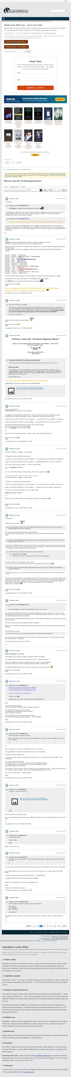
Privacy (45, 932)
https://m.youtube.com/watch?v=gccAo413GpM (29, 387)
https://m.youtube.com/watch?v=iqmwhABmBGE (33, 798)
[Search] (66, 10)
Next (64, 926)
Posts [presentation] (6, 187)
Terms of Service (55, 932)
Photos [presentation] (23, 187)
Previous (28, 926)
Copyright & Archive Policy (50, 940)
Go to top (64, 932)
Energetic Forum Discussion (13, 169)
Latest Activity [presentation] (14, 187)
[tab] (6, 187)
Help (31, 932)
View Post (27, 205)
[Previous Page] (54, 190)
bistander (12, 198)
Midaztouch (12, 239)
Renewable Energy (26, 169)
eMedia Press (47, 21)
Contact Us (38, 932)
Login (65, 1)
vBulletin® (60, 937)
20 (59, 926)
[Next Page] (58, 190)
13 (55, 926)
